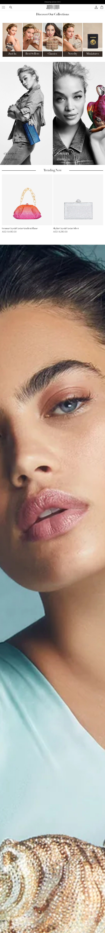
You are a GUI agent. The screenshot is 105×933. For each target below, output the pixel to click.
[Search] (10, 7)
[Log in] (96, 7)
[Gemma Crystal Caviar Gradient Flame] (27, 199)
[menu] (3, 7)
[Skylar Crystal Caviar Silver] (78, 199)
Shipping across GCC (52, 2)
